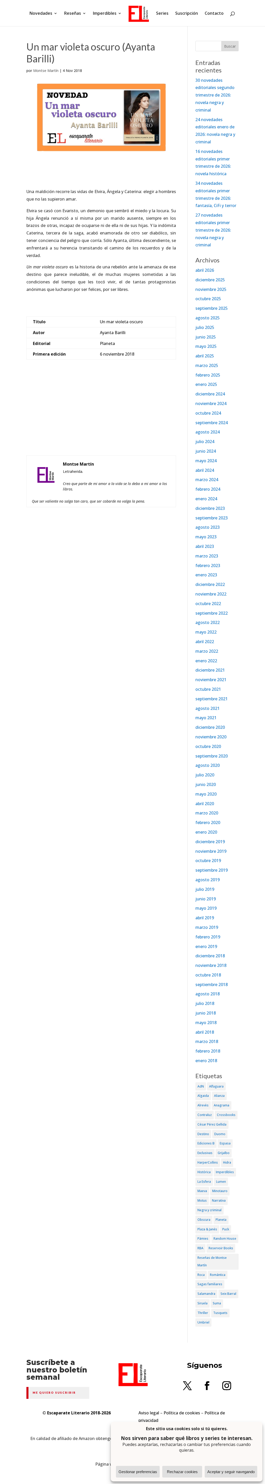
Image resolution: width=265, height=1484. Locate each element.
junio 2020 (205, 784)
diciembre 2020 (210, 727)
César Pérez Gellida (211, 1124)
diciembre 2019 (210, 841)
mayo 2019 (206, 908)
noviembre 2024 (210, 403)
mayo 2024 (206, 461)
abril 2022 (204, 641)
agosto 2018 (207, 994)
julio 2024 (204, 441)
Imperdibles (104, 13)
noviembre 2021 (210, 679)
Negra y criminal (209, 1210)
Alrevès (203, 1105)
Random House (225, 1238)
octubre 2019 (208, 860)
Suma (217, 1303)
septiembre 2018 (211, 984)
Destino (203, 1134)
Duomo (219, 1134)
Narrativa (219, 1200)
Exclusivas (204, 1153)
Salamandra (206, 1293)
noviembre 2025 (210, 289)
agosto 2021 (207, 708)
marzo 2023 (206, 556)
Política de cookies (182, 1413)
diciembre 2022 (210, 584)
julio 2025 (204, 327)
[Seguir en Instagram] (226, 1385)
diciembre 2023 (210, 508)
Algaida (203, 1095)
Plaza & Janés (207, 1229)
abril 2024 (204, 470)
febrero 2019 (207, 937)
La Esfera (204, 1181)
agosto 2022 (207, 622)
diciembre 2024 (210, 394)
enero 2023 (206, 575)
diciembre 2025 (210, 280)
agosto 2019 (207, 880)
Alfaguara (216, 1086)
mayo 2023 (206, 537)
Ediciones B (206, 1143)
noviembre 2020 (210, 737)
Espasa (225, 1143)
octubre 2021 (208, 689)
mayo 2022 (206, 632)
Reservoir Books (221, 1248)
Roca (201, 1275)
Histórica (204, 1172)
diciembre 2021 (210, 670)
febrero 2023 (207, 565)
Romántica (217, 1275)
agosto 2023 (207, 527)
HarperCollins (207, 1162)
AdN (200, 1086)
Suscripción (186, 13)
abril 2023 (204, 546)
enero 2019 (206, 946)
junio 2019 (205, 899)
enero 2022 (206, 661)
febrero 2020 (207, 822)
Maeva (202, 1191)
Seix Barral (228, 1293)
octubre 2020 (208, 746)
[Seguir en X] (187, 1385)
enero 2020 (206, 832)
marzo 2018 (206, 1041)
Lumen (221, 1181)
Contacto (214, 13)
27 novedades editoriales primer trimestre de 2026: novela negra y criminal (213, 230)
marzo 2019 (206, 927)
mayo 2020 (206, 794)
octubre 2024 (208, 413)
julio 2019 (204, 889)
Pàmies (202, 1238)
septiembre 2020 (211, 756)
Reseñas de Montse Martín (212, 1261)
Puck (225, 1229)
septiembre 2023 (211, 518)
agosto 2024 (207, 432)
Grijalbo (224, 1153)
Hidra (227, 1162)
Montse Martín (45, 70)
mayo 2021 (206, 718)
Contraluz (204, 1115)
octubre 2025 (208, 299)
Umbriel (203, 1322)
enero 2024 (206, 499)
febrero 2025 (207, 375)
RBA (200, 1248)
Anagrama (221, 1105)
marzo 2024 (206, 479)
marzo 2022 (206, 651)
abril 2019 (204, 918)
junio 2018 (205, 1013)
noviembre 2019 (210, 851)
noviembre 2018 (210, 965)
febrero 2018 (207, 1051)
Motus (202, 1200)
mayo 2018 (206, 1022)
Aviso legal (148, 1413)
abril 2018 (204, 1032)
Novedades (41, 13)
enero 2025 (206, 384)
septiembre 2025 (211, 308)
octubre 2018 (208, 975)
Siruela (202, 1303)
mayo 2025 (206, 346)
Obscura (203, 1219)
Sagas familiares (209, 1284)
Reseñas (72, 13)
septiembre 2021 (211, 699)
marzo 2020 (206, 813)
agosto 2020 (207, 765)
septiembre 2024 (211, 422)
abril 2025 (204, 356)
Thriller (202, 1313)
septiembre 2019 (211, 870)
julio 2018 (204, 1003)
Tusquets (220, 1313)
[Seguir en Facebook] (207, 1385)
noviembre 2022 (210, 594)
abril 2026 (204, 270)
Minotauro (219, 1191)
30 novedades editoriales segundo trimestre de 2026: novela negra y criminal (214, 95)
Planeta (221, 1219)
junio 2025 (205, 337)
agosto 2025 (207, 318)
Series (162, 13)
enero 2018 (206, 1060)
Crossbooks (226, 1115)
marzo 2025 (206, 365)
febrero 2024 (207, 489)
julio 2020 (204, 775)
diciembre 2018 (210, 956)
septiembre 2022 (211, 613)
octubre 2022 (208, 603)
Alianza (219, 1095)
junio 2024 (205, 451)
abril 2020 (204, 803)
